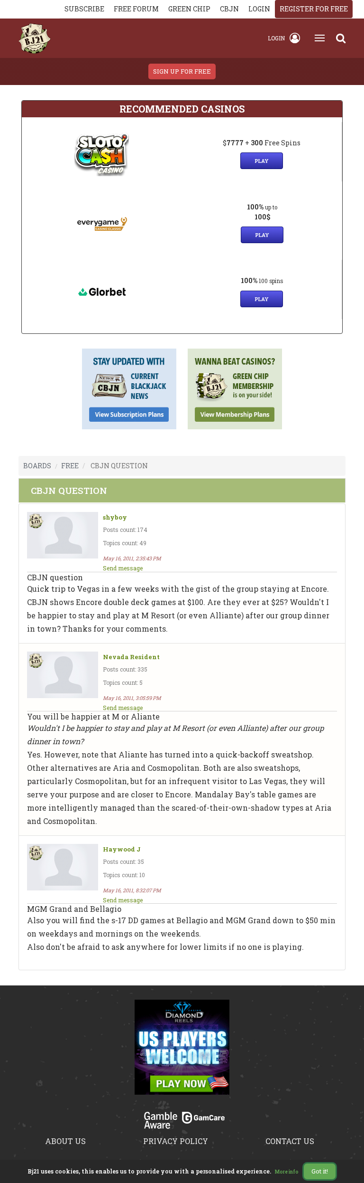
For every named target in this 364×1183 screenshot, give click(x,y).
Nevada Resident (131, 657)
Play (261, 160)
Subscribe (84, 8)
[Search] (341, 38)
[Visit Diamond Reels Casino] (182, 1052)
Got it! (319, 1171)
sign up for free (182, 71)
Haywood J (122, 849)
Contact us (289, 1141)
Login (276, 38)
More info (287, 1172)
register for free (314, 8)
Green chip (189, 8)
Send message (123, 568)
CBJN (229, 8)
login (259, 8)
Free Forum (136, 8)
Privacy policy (175, 1141)
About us (65, 1141)
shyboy (115, 517)
